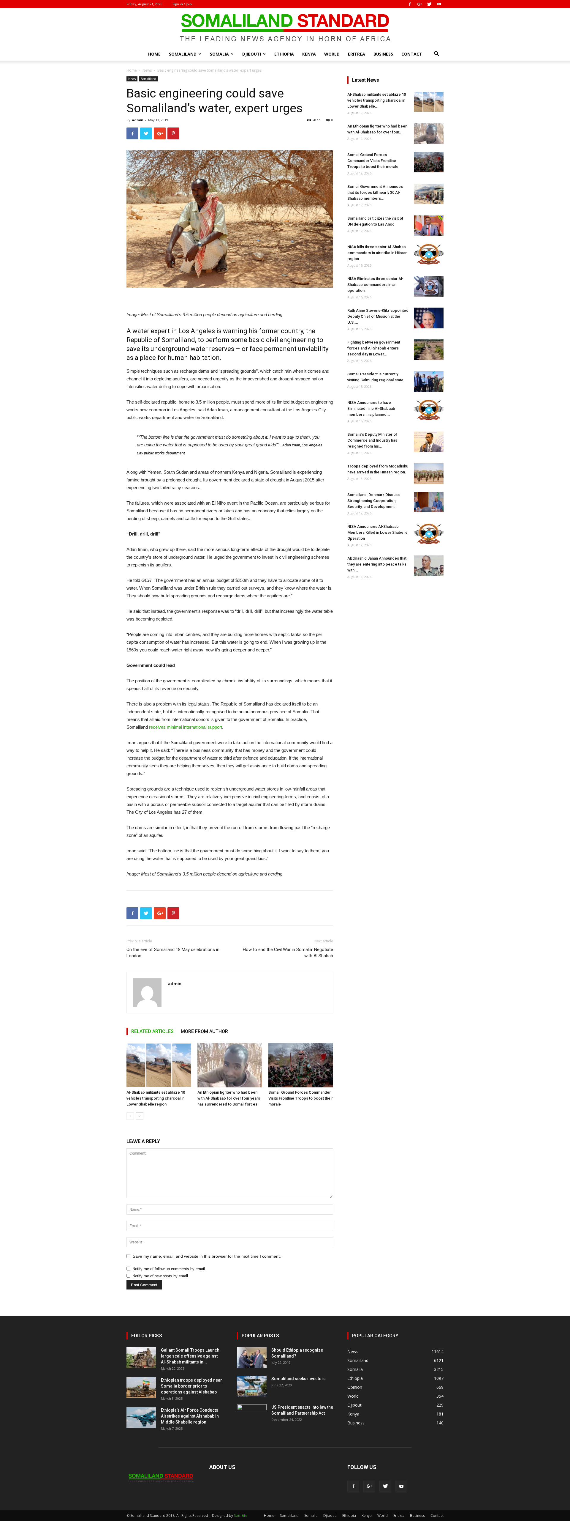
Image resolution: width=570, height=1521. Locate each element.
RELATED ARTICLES (152, 1031)
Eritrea (356, 54)
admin (137, 120)
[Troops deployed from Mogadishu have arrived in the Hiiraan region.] (429, 473)
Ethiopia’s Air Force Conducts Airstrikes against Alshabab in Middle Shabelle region (190, 1416)
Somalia (219, 54)
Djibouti (251, 54)
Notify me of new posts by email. (160, 1276)
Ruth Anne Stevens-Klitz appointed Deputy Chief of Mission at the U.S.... (377, 316)
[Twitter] (429, 4)
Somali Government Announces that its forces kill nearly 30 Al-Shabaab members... (375, 192)
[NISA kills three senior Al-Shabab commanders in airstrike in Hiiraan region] (429, 254)
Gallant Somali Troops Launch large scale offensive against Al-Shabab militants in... (190, 1356)
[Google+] (419, 4)
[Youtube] (439, 4)
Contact (411, 54)
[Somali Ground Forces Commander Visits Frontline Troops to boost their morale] (300, 1065)
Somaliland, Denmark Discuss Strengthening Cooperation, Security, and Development (373, 500)
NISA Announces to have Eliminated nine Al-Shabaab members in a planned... (371, 408)
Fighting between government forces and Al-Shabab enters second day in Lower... (373, 348)
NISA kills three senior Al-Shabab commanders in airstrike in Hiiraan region (377, 253)
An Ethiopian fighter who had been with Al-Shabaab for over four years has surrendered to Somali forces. (228, 1098)
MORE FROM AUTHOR (204, 1031)
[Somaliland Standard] (285, 28)
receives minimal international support (185, 727)
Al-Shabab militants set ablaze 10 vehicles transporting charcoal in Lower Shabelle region (155, 1098)
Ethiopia (284, 54)
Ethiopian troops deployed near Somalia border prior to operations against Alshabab (191, 1386)
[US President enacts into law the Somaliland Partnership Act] (252, 1414)
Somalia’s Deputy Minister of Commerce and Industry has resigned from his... (372, 440)
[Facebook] (409, 4)
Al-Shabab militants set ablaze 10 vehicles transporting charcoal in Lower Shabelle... (376, 100)
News (147, 70)
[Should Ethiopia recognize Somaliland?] (252, 1357)
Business (383, 54)
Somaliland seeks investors (298, 1378)
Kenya (309, 54)
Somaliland (183, 54)
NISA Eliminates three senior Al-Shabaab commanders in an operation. (375, 284)
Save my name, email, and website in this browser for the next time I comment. (207, 1256)
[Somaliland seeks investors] (252, 1386)
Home (154, 54)
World (332, 54)
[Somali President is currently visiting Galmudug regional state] (429, 381)
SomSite (240, 1515)
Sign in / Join (182, 4)
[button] (436, 54)
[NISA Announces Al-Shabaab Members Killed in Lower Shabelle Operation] (429, 534)
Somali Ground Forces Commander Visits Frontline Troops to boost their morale (300, 1098)
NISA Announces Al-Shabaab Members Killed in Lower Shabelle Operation (377, 532)
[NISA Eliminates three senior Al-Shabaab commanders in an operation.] (429, 286)
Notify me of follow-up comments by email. (169, 1269)
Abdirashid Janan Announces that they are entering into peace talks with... (376, 564)
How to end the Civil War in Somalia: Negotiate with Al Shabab (288, 952)
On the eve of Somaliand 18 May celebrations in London (172, 952)
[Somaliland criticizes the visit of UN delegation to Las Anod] (429, 225)
